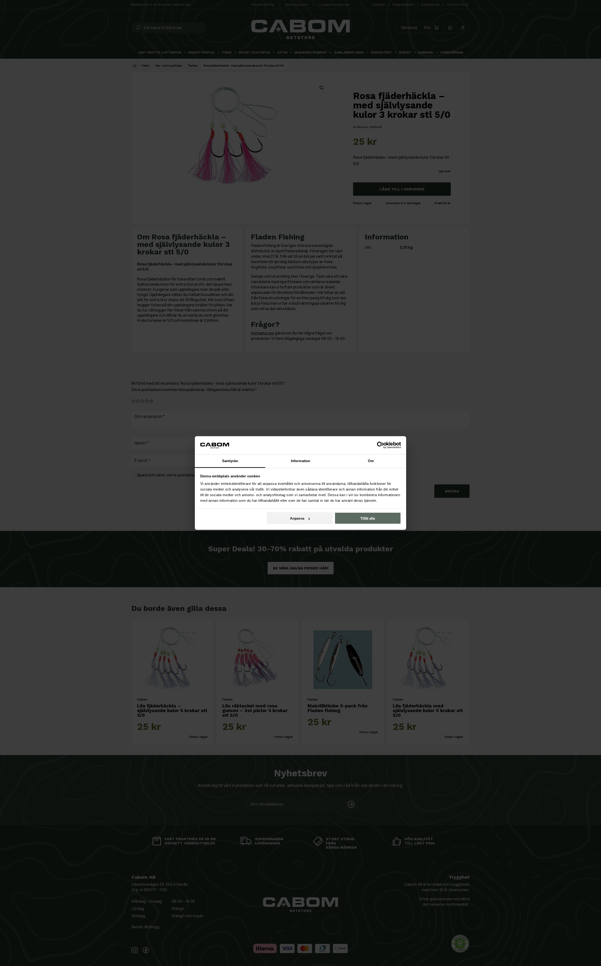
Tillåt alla (367, 518)
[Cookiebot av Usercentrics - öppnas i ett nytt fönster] (380, 445)
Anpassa (297, 518)
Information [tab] (300, 461)
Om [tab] (371, 461)
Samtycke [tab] (230, 461)
